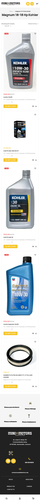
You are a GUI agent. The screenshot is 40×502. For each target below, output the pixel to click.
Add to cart (11, 106)
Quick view (33, 106)
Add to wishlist (35, 33)
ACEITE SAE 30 (8, 237)
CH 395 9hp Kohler (30, 99)
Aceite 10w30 (7, 97)
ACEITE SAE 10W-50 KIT (11, 151)
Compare (36, 106)
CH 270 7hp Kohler (19, 99)
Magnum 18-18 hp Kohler (24, 380)
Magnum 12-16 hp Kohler (10, 380)
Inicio (11, 11)
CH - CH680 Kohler (8, 99)
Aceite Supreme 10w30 (11, 324)
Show (6, 26)
